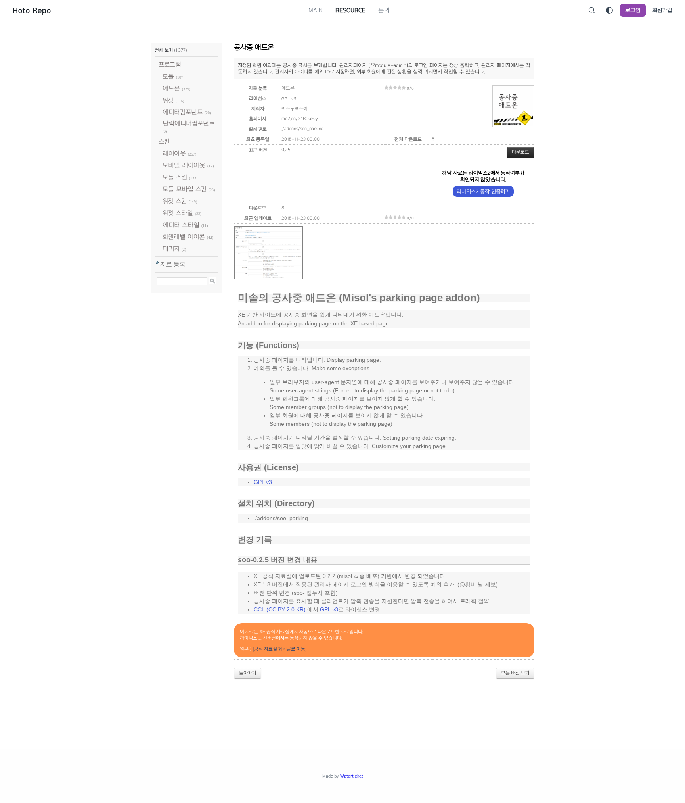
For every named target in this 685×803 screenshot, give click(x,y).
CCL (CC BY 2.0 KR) (280, 609)
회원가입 (662, 10)
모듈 (168, 76)
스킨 (164, 141)
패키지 (171, 248)
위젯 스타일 (178, 212)
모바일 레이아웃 (184, 165)
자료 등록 (173, 264)
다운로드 (520, 152)
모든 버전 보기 (515, 673)
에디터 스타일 (181, 224)
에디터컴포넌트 (183, 112)
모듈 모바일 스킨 (185, 189)
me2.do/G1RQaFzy (299, 118)
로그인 (633, 10)
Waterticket (351, 776)
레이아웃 (174, 153)
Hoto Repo (32, 10)
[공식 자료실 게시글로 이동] (280, 649)
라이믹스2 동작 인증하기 (483, 191)
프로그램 (170, 64)
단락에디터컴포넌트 (188, 123)
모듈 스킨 (175, 177)
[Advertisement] (342, 707)
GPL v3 (263, 482)
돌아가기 (247, 673)
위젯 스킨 (175, 201)
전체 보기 (164, 50)
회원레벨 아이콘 (184, 236)
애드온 (171, 88)
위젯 (168, 100)
